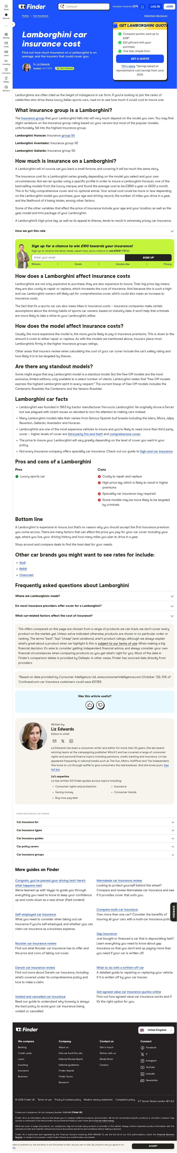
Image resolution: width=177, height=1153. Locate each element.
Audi (22, 562)
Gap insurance (107, 933)
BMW (23, 569)
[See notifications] (142, 7)
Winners (36, 264)
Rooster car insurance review (35, 943)
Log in (155, 6)
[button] (148, 257)
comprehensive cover (125, 434)
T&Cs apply (128, 66)
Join (169, 6)
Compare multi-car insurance (117, 909)
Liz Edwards (62, 729)
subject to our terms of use (117, 643)
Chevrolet (26, 575)
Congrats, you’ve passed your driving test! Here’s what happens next (50, 883)
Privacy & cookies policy (68, 1100)
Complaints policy (125, 1100)
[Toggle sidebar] (12, 24)
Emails (78, 264)
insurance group (32, 118)
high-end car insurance (156, 451)
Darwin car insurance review (35, 967)
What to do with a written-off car (120, 967)
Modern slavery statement (98, 1100)
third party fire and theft (85, 434)
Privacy (168, 264)
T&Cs (125, 251)
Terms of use (45, 1100)
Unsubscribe (123, 264)
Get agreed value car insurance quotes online (129, 992)
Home (25, 16)
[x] (62, 741)
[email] (54, 741)
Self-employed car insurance (35, 914)
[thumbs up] (89, 705)
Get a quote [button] (140, 58)
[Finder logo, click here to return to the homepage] (36, 6)
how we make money (104, 1121)
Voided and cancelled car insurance (40, 996)
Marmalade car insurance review (119, 880)
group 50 (68, 135)
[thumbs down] (100, 705)
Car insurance (40, 16)
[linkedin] (71, 741)
